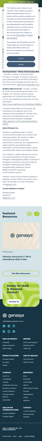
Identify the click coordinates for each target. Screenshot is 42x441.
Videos (25, 397)
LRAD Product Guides (30, 388)
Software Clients (28, 345)
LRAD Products (28, 362)
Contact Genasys (29, 411)
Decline (21, 64)
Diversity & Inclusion (9, 388)
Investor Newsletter (9, 413)
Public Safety (7, 348)
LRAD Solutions (28, 359)
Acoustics (6, 362)
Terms (14, 436)
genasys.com (11, 184)
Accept (21, 58)
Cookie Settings (29, 436)
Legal (20, 436)
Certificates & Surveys (10, 385)
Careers (5, 382)
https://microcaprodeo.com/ (28, 85)
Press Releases (28, 394)
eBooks (25, 385)
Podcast (26, 391)
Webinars (26, 400)
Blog (24, 376)
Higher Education (9, 345)
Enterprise (6, 342)
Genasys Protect (8, 359)
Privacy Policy (7, 436)
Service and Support (30, 342)
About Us (6, 376)
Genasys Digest (8, 416)
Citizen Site (27, 348)
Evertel (5, 365)
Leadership (6, 400)
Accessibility (7, 379)
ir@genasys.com (9, 198)
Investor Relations (9, 391)
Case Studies (27, 382)
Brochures (26, 379)
